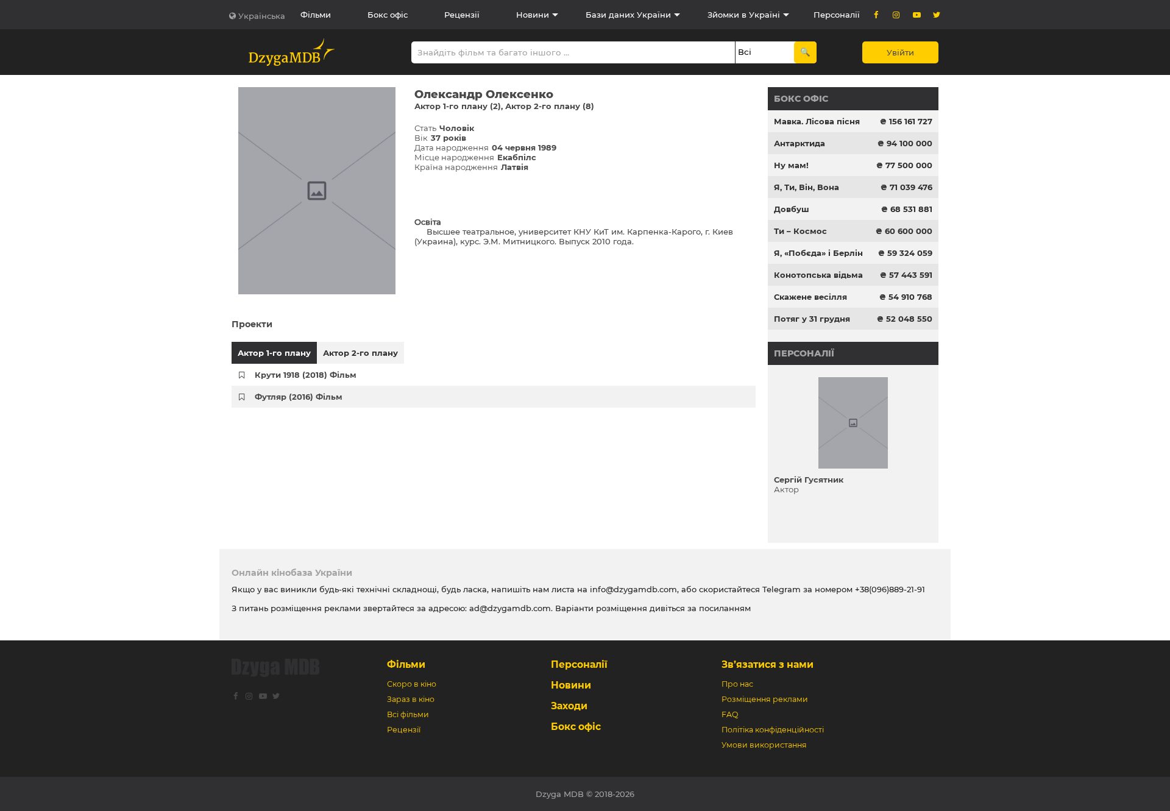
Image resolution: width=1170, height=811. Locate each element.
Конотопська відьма (818, 275)
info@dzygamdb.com (632, 589)
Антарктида (799, 143)
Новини (532, 14)
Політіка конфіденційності (773, 729)
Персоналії (837, 14)
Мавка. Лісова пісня (817, 121)
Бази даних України (628, 14)
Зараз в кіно (410, 699)
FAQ (730, 714)
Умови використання (764, 744)
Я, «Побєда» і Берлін (818, 253)
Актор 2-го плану (360, 353)
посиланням (725, 608)
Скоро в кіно (411, 684)
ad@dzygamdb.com (510, 608)
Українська (261, 16)
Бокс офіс (387, 14)
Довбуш (791, 209)
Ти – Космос (800, 231)
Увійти (900, 52)
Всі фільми (408, 714)
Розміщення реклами (765, 699)
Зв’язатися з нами (768, 664)
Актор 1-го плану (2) (457, 106)
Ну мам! (791, 165)
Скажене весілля (810, 297)
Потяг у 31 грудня (812, 319)
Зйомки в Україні (743, 14)
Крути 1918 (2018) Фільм (305, 375)
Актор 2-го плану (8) (549, 106)
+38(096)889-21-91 (890, 589)
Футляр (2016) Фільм (298, 397)
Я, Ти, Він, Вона (806, 187)
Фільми (315, 14)
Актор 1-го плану (274, 353)
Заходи (569, 706)
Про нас (737, 684)
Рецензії (462, 14)
